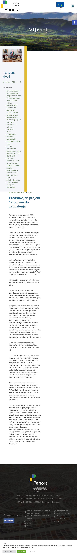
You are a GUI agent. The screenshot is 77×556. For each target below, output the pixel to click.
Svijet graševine (12, 170)
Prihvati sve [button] (21, 551)
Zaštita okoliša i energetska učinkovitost (12, 185)
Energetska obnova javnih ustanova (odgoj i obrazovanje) (14, 93)
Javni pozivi (11, 110)
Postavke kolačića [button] (9, 551)
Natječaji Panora (12, 117)
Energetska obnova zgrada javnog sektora (13, 100)
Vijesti (9, 177)
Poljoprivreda (11, 134)
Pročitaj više (30, 551)
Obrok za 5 (10, 129)
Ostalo (9, 132)
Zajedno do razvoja (13, 180)
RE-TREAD (11, 156)
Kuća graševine (12, 112)
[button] (74, 22)
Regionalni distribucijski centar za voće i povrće (13, 161)
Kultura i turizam (12, 115)
